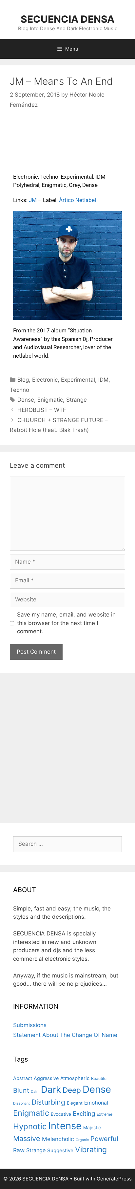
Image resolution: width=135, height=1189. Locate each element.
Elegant (75, 1103)
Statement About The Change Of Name (65, 1035)
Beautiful (99, 1078)
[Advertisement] (67, 747)
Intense (65, 1126)
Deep (72, 1090)
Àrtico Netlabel (77, 200)
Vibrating (91, 1149)
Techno (19, 390)
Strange (76, 399)
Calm (35, 1091)
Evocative (61, 1114)
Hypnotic (30, 1126)
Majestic (92, 1127)
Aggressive (46, 1078)
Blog (23, 379)
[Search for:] (67, 844)
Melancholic (58, 1138)
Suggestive (60, 1150)
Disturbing (48, 1102)
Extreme (104, 1114)
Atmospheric (74, 1078)
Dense (25, 399)
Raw (19, 1150)
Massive (26, 1138)
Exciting (84, 1113)
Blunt (21, 1090)
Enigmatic (50, 399)
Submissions (30, 1025)
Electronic (45, 379)
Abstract (22, 1078)
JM (33, 200)
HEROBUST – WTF (41, 410)
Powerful (104, 1139)
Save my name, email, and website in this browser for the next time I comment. (66, 623)
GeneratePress (114, 1179)
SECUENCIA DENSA (67, 19)
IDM (103, 379)
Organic (82, 1140)
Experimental (78, 379)
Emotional (96, 1103)
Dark (51, 1089)
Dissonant (21, 1103)
